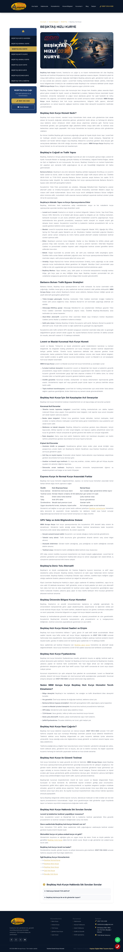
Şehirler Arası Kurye (57, 931)
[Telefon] (117, 946)
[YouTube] (25, 940)
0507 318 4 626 (24, 101)
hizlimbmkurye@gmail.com (105, 924)
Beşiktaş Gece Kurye (51, 867)
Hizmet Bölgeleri (67, 6)
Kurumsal (79, 6)
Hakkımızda (44, 6)
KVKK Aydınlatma (79, 935)
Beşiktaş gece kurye (82, 645)
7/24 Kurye (55, 928)
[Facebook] (11, 940)
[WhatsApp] (117, 940)
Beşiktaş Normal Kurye (52, 860)
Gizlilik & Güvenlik (79, 931)
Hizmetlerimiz (55, 6)
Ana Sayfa (35, 6)
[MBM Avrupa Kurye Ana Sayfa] (19, 6)
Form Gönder (24, 107)
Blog (87, 6)
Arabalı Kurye (55, 924)
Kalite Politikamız (79, 928)
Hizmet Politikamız (79, 924)
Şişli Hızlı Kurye (49, 870)
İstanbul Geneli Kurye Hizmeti (55, 948)
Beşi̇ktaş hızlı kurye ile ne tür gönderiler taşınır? (63, 897)
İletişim (93, 6)
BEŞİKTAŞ (64, 22)
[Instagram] (16, 940)
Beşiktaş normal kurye (97, 508)
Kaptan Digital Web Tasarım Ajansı (101, 948)
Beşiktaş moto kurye (55, 840)
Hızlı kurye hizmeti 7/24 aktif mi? (58, 891)
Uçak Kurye (55, 935)
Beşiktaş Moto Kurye (51, 864)
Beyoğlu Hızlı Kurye (51, 874)
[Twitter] (20, 940)
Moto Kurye (55, 921)
